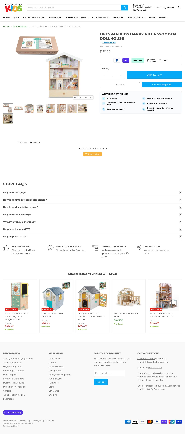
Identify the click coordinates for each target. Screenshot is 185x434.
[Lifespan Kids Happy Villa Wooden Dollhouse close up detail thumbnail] (19, 108)
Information (157, 17)
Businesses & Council (14, 382)
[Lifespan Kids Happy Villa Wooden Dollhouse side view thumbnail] (40, 108)
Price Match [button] (111, 98)
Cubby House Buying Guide (18, 358)
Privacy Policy (38, 421)
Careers (7, 391)
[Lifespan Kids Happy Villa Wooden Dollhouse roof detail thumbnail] (8, 119)
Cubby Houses (56, 366)
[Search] (124, 7)
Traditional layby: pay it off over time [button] (120, 103)
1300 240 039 (139, 10)
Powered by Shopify (11, 426)
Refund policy (24, 421)
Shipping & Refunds (13, 370)
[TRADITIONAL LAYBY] (70, 251)
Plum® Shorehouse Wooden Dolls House (162, 315)
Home (6, 17)
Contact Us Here (146, 358)
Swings (52, 362)
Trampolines (55, 370)
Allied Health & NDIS (14, 395)
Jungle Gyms (55, 378)
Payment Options (12, 366)
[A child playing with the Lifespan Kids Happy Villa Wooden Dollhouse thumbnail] (61, 108)
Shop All (53, 395)
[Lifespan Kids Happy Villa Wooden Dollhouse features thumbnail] (83, 108)
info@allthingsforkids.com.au (147, 7)
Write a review (92, 154)
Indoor (118, 17)
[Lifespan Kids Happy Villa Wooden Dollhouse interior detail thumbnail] (29, 108)
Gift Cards (54, 391)
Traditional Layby (12, 362)
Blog (51, 387)
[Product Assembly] (114, 251)
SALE (17, 17)
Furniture (54, 382)
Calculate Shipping (161, 85)
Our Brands (136, 17)
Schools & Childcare (13, 378)
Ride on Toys (55, 358)
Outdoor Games (76, 17)
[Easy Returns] (25, 251)
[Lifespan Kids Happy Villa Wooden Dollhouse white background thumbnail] (8, 108)
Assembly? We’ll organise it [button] (159, 98)
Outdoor (55, 17)
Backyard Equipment (60, 374)
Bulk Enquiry (10, 374)
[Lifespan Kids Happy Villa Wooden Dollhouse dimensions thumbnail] (72, 108)
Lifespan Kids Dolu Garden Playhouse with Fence (91, 316)
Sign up (101, 381)
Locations (8, 399)
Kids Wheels (100, 17)
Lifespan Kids (109, 42)
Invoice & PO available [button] (157, 103)
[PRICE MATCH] (159, 251)
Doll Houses (20, 26)
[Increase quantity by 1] (121, 75)
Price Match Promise (14, 387)
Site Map (50, 421)
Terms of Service (9, 421)
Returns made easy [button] (115, 109)
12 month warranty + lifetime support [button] (160, 109)
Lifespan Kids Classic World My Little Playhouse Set (17, 316)
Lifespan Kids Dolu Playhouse (52, 315)
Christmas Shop (33, 17)
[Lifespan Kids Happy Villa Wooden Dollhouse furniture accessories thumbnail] (51, 108)
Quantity (104, 69)
